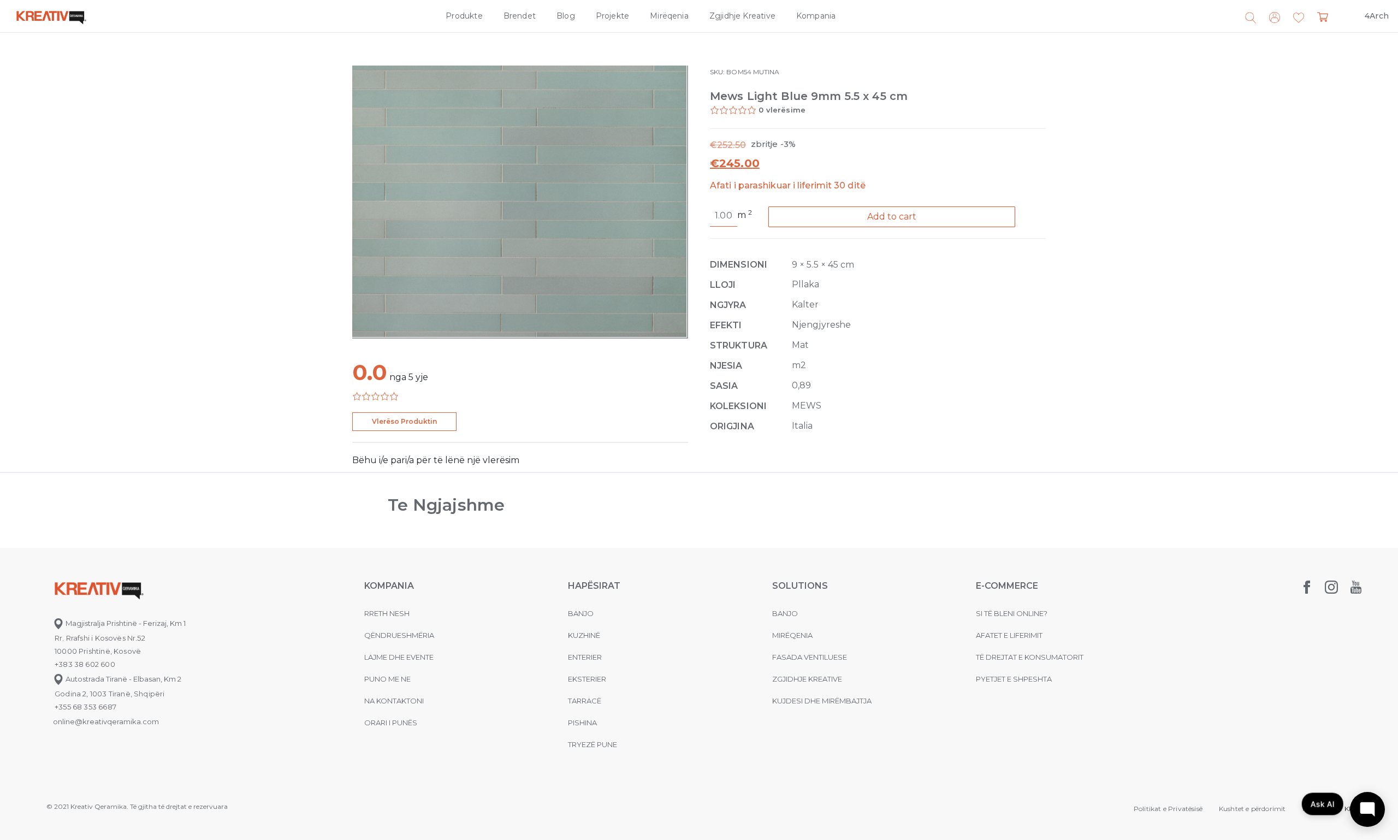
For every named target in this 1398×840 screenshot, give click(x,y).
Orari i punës (390, 722)
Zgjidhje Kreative (742, 16)
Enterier (585, 657)
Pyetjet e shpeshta (1014, 679)
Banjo (581, 613)
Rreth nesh (387, 613)
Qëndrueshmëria (399, 635)
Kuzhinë (584, 635)
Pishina (582, 722)
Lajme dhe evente (399, 657)
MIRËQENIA (792, 635)
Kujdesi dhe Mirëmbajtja (822, 700)
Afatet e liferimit (1009, 635)
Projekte (612, 16)
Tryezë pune (592, 744)
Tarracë (584, 700)
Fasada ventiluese (809, 657)
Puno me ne (387, 679)
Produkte (464, 16)
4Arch (1377, 16)
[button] (1299, 18)
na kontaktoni (394, 700)
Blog (565, 16)
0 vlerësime (782, 109)
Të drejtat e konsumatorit (1029, 657)
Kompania (816, 16)
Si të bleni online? (1011, 613)
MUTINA (766, 72)
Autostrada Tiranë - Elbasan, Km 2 (122, 679)
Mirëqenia (669, 16)
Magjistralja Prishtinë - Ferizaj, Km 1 (125, 623)
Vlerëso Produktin (404, 421)
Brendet (519, 16)
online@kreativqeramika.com (106, 721)
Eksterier (587, 679)
